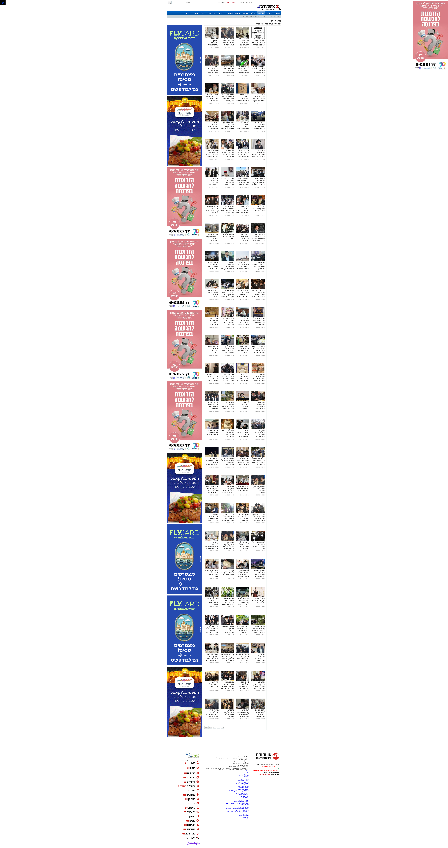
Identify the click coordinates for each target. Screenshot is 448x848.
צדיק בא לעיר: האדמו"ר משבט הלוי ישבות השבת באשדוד (259, 126)
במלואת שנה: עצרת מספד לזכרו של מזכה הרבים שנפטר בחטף (258, 238)
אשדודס (278, 24)
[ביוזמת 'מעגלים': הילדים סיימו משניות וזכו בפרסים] (212, 121)
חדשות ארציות (228, 761)
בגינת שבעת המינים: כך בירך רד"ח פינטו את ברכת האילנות (227, 602)
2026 (222, 727)
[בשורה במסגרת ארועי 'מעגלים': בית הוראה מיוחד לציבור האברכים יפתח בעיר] (258, 345)
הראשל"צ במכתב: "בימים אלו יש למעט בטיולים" (227, 153)
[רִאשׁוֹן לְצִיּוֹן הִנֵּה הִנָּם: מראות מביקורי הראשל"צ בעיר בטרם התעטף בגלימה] (258, 177)
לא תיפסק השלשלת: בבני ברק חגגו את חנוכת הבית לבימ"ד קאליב (243, 686)
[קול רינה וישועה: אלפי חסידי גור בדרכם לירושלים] (212, 680)
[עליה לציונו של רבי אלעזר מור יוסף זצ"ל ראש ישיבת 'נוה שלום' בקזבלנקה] (258, 457)
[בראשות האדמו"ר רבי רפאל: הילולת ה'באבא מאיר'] (227, 541)
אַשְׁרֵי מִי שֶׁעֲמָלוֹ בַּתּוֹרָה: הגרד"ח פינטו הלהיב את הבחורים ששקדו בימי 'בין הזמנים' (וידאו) (258, 73)
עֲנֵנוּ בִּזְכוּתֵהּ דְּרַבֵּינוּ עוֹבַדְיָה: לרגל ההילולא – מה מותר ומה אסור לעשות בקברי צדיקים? (242, 155)
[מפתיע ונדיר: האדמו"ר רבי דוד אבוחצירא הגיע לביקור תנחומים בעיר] (227, 37)
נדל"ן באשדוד (244, 771)
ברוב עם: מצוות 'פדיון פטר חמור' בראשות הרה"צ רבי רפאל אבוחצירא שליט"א (242, 660)
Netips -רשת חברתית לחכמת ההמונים (237, 803)
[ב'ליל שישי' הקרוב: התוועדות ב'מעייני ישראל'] (242, 93)
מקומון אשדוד (244, 779)
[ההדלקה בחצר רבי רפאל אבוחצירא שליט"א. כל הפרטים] (227, 429)
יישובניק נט (245, 776)
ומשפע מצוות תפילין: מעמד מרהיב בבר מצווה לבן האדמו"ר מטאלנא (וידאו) (242, 519)
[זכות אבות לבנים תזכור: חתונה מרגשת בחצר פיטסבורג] (227, 680)
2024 (214, 727)
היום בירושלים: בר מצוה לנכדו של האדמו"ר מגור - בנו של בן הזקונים (242, 182)
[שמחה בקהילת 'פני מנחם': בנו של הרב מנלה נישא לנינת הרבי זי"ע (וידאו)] (227, 652)
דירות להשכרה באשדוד (241, 785)
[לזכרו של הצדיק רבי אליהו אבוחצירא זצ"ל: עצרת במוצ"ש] (227, 177)
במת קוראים (236, 764)
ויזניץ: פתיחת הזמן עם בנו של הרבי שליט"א (242, 488)
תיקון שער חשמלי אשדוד (241, 810)
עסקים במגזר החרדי (234, 767)
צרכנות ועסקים (234, 13)
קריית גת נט (245, 817)
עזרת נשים (239, 769)
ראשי (277, 13)
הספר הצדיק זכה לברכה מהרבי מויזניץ (213, 432)
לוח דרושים (200, 13)
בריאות (264, 16)
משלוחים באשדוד (243, 781)
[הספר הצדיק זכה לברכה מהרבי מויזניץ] (212, 429)
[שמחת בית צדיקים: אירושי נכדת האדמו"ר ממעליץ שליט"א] (258, 261)
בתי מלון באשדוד (243, 775)
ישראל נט (245, 772)
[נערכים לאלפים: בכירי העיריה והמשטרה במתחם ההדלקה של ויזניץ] (258, 429)
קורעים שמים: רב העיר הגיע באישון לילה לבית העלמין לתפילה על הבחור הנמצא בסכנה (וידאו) (243, 73)
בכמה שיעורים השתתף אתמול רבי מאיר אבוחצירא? (227, 461)
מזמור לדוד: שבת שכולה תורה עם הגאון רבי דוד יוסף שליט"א (228, 350)
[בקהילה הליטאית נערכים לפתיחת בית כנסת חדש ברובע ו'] (258, 149)
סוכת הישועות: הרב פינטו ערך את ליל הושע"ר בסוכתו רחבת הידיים (212, 154)
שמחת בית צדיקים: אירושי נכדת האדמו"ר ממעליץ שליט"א (258, 266)
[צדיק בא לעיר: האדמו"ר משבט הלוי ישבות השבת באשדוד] (258, 121)
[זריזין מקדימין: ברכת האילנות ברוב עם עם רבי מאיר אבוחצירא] (242, 624)
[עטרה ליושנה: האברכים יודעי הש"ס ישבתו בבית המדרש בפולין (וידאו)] (227, 373)
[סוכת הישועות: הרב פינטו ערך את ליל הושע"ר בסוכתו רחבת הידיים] (212, 149)
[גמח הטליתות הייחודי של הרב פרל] (227, 233)
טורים (245, 13)
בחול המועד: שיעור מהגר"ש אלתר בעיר (258, 600)
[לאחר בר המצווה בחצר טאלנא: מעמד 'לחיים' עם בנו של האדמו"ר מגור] (227, 485)
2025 (218, 727)
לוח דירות (212, 13)
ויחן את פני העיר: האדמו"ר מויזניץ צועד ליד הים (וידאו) (212, 461)
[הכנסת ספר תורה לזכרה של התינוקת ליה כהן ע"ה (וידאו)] (227, 289)
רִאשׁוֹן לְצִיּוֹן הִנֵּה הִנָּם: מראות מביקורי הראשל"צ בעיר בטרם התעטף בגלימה (258, 183)
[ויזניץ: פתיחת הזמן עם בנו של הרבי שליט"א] (242, 485)
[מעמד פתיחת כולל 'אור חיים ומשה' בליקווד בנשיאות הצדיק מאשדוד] (212, 652)
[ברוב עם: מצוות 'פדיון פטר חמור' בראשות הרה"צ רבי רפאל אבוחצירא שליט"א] (242, 652)
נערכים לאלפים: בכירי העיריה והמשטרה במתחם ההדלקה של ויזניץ (259, 436)
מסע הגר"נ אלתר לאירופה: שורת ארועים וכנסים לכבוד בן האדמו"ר (242, 462)
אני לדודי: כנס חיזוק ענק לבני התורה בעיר (259, 208)
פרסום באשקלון (243, 788)
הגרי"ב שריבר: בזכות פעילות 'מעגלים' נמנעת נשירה (228, 70)
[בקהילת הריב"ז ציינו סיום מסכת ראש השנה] (212, 596)
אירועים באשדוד (243, 795)
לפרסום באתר (221, 2)
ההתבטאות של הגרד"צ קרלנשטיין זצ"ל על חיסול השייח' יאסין (212, 210)
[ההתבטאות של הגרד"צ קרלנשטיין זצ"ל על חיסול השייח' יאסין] (212, 205)
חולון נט (246, 818)
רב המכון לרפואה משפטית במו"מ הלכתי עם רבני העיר (212, 546)
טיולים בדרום (244, 814)
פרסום (246, 820)
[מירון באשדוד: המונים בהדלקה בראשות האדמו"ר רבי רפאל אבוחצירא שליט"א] (212, 345)
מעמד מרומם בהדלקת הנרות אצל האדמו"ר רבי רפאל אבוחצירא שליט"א (212, 99)
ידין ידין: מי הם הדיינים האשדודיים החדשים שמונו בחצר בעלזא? (258, 294)
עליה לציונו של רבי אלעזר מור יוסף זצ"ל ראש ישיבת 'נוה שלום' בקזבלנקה (258, 463)
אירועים (222, 13)
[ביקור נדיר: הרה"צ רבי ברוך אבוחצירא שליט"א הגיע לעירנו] (212, 708)
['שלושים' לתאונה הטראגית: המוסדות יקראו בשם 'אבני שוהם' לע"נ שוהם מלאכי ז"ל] (227, 261)
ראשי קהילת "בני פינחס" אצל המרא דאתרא (244, 545)
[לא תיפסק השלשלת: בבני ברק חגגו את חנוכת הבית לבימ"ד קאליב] (242, 680)
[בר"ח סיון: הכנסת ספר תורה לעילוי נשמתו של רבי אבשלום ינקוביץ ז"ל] (242, 373)
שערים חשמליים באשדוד (241, 802)
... (264, 213)
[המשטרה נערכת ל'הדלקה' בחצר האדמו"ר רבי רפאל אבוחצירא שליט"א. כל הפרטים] (227, 401)
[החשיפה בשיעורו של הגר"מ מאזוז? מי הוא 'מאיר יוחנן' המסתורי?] (258, 680)
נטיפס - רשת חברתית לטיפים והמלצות (237, 809)
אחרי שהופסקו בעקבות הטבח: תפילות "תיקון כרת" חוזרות (212, 489)
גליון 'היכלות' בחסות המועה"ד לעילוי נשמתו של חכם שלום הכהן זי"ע (242, 210)
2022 (206, 727)
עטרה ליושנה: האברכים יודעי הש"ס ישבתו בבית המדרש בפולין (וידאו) (228, 378)
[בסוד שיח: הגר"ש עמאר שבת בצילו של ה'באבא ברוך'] (258, 93)
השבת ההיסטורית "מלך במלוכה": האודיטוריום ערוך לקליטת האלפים (258, 379)
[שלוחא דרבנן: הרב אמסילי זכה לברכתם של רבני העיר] (212, 513)
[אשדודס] (265, 759)
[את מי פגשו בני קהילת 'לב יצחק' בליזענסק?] (227, 624)
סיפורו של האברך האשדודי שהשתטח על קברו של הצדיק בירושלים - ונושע (212, 45)
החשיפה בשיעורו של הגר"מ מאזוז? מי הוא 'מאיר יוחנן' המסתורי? (259, 687)
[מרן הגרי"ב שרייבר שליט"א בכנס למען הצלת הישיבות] (212, 624)
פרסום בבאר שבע (243, 789)
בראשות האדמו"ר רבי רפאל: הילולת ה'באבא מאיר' (228, 545)
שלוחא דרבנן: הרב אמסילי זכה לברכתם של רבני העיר (213, 517)
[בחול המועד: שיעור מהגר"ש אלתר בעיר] (258, 596)
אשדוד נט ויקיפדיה (242, 806)
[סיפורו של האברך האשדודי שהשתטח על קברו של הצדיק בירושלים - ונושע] (212, 37)
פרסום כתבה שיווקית (242, 807)
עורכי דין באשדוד (243, 800)
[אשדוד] (269, 10)
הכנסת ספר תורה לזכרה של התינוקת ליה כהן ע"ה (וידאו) (227, 293)
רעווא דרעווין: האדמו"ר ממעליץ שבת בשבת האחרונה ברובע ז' (227, 126)
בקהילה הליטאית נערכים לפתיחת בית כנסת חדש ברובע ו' (258, 154)
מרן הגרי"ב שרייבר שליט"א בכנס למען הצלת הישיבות (212, 629)
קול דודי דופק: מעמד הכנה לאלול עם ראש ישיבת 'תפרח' (258, 42)
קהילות (261, 13)
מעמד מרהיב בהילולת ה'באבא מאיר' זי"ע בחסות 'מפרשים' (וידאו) (259, 575)
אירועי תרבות (244, 768)
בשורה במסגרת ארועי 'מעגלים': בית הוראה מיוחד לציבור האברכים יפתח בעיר (258, 351)
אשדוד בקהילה (247, 16)
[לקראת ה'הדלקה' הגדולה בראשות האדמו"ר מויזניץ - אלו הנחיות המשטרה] (242, 401)
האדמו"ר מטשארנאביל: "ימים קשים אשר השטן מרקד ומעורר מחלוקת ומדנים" (243, 716)
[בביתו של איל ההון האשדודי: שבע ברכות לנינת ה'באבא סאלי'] (242, 596)
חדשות (269, 13)
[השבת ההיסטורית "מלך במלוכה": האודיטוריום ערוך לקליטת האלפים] (258, 373)
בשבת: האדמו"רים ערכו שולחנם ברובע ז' (228, 713)
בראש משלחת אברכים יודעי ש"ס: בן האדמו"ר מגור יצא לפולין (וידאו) (212, 379)
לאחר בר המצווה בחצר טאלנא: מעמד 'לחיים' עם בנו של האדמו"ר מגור (228, 491)
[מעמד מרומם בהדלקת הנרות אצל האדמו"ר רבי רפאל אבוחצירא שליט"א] (212, 93)
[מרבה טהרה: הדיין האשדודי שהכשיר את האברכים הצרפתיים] (212, 401)
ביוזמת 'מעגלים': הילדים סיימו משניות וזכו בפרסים (213, 126)
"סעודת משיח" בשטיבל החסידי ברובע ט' (258, 545)
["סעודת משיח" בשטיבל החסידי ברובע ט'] (258, 541)
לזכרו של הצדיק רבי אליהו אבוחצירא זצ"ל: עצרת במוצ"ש (227, 182)
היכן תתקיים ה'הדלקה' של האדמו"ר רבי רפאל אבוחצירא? (259, 490)
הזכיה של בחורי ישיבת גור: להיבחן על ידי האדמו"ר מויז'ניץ (227, 322)
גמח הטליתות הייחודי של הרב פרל (227, 236)
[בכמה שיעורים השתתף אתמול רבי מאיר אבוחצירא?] (227, 457)
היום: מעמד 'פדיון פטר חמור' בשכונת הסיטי (243, 349)
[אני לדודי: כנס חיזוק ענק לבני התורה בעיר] (258, 205)
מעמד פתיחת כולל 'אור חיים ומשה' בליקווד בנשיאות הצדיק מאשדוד (212, 658)
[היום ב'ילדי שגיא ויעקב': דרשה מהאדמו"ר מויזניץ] (212, 317)
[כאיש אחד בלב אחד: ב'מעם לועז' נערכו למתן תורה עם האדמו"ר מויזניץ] (242, 289)
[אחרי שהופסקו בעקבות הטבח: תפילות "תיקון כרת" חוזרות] (212, 485)
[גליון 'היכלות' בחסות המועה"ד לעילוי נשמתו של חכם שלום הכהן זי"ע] (242, 205)
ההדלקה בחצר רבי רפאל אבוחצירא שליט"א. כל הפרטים (228, 434)
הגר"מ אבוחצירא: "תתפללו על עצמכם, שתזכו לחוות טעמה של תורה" (243, 323)
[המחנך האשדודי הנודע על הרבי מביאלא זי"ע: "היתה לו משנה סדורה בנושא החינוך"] (242, 429)
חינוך (277, 16)
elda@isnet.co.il (264, 774)
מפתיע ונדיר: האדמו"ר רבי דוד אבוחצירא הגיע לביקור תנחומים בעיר (228, 43)
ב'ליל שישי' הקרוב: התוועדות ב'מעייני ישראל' (242, 97)
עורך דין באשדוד (243, 816)
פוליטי (241, 761)
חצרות (271, 16)
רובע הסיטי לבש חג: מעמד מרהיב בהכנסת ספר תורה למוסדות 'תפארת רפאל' (227, 211)
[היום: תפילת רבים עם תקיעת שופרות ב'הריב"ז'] (212, 233)
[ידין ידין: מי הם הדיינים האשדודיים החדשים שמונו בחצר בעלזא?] (258, 289)
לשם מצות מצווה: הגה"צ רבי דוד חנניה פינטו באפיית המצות (243, 574)
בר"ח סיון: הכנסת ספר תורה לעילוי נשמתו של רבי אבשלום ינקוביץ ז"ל (243, 379)
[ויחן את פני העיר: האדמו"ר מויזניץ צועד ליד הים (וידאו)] (212, 457)
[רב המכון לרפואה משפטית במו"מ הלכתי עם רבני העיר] (212, 541)
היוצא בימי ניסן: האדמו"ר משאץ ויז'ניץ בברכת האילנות (227, 517)
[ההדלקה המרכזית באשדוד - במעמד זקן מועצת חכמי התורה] (258, 401)
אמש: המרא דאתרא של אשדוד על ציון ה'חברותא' (213, 265)
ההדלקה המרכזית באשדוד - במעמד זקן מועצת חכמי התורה (259, 407)
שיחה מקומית (209, 768)
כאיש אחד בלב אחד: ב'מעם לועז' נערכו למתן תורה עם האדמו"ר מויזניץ (243, 295)
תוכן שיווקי (245, 767)
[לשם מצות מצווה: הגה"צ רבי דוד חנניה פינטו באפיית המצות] (242, 568)
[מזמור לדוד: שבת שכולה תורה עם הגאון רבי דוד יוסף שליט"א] (227, 345)
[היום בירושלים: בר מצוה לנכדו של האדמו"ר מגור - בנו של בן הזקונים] (242, 177)
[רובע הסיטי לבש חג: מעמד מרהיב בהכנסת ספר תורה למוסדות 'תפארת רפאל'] (227, 205)
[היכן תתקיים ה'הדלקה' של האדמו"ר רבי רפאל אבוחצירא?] (258, 485)
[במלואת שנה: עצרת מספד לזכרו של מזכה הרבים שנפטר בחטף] (258, 233)
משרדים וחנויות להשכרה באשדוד (238, 790)
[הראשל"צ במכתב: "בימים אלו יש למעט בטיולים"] (227, 149)
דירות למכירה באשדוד (242, 783)
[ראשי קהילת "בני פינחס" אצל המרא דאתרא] (242, 541)
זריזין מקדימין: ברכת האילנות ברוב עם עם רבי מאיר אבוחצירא (243, 630)
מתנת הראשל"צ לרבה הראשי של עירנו (259, 657)
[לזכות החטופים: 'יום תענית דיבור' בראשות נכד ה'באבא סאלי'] (212, 65)
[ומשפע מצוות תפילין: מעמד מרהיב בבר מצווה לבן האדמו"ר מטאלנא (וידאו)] (242, 513)
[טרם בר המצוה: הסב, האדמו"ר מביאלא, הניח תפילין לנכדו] (258, 513)
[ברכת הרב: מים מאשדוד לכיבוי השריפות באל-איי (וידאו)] (227, 93)
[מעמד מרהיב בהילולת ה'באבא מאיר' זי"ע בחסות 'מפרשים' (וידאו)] (258, 568)
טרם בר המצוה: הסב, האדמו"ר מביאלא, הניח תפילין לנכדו (258, 517)
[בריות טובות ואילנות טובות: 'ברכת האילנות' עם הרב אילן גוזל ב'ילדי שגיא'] (258, 624)
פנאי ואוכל (236, 768)
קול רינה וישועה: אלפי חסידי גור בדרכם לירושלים (213, 686)
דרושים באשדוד (243, 796)
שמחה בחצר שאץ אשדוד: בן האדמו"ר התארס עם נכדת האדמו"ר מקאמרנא (243, 44)
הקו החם (221, 769)
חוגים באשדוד (244, 797)
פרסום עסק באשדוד (242, 786)
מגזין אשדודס (230, 769)
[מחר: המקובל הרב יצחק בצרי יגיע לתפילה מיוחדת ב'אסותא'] (258, 317)
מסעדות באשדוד (243, 782)
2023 (210, 727)
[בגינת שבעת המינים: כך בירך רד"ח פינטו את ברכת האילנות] (227, 596)
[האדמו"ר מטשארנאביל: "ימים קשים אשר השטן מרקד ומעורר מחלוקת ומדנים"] (242, 708)
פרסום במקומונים (243, 778)
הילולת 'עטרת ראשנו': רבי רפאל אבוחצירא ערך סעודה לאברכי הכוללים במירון (242, 127)
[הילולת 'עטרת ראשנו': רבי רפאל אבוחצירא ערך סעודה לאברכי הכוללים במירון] (242, 121)
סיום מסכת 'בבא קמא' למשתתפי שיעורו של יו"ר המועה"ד (258, 714)
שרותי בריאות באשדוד (242, 793)
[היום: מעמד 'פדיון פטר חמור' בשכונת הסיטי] (242, 345)
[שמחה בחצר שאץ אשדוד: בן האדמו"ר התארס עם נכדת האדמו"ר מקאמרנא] (242, 37)
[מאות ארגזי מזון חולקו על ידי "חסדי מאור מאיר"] (212, 568)
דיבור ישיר (245, 764)
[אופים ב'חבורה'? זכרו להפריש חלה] (227, 568)
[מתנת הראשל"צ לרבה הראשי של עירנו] (258, 652)
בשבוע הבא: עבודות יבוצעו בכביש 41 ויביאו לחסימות (242, 265)
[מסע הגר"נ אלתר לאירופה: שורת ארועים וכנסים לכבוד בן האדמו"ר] (242, 457)
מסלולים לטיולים (243, 813)
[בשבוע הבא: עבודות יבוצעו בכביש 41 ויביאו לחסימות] (242, 261)
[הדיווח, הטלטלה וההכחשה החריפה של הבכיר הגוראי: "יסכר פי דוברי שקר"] (212, 177)
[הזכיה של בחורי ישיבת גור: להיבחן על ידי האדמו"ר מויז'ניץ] (227, 317)
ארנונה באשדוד (243, 799)
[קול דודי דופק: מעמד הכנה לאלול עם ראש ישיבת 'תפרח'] (258, 37)
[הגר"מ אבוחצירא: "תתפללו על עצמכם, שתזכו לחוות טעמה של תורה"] (242, 317)
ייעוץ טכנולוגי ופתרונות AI (241, 792)
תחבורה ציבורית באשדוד (223, 768)
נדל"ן (253, 13)
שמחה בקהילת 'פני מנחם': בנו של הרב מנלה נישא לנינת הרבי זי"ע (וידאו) (227, 659)
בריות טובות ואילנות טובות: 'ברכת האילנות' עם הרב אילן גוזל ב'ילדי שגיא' (258, 631)
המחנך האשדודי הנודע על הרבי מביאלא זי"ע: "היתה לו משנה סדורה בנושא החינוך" (242, 436)
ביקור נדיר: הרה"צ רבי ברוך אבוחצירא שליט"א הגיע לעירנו (212, 714)
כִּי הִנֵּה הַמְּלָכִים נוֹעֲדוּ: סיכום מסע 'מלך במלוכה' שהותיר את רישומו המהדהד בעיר (212, 296)
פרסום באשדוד (243, 804)
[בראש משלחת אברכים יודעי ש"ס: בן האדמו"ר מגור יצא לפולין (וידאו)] (212, 373)
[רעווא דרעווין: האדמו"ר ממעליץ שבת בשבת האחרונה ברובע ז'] (227, 121)
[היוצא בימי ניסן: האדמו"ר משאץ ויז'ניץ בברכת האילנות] (227, 513)
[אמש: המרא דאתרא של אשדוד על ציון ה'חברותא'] (212, 261)
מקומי (246, 761)
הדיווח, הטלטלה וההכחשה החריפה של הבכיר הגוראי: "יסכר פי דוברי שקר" (212, 184)
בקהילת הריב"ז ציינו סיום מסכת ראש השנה (212, 601)
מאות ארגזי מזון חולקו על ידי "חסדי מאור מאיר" (212, 573)
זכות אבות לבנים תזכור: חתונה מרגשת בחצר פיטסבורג (227, 685)
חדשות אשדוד (243, 759)
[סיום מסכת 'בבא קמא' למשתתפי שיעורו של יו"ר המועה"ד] (258, 708)
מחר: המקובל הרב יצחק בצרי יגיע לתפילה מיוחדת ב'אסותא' (258, 322)
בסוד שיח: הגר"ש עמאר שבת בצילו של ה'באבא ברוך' (259, 97)
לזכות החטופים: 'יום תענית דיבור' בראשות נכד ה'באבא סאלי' (213, 71)
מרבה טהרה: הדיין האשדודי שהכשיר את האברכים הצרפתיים (213, 406)
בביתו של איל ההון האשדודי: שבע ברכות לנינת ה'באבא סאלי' (243, 602)
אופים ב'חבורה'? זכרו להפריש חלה (227, 572)
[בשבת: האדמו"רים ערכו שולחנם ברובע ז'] (227, 708)
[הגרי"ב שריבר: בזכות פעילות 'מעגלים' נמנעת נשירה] (227, 65)
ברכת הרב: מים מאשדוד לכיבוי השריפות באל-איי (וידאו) (227, 97)
